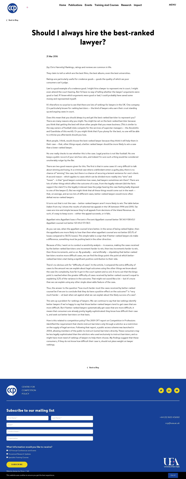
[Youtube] (177, 390)
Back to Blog (13, 20)
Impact (138, 5)
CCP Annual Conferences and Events (22, 451)
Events (88, 5)
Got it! (173, 475)
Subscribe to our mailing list (30, 411)
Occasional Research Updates (19, 454)
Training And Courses (107, 5)
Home (62, 5)
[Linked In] (169, 390)
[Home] (20, 8)
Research (126, 5)
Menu (172, 5)
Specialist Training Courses (18, 457)
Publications (75, 5)
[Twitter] (161, 390)
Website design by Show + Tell (17, 471)
